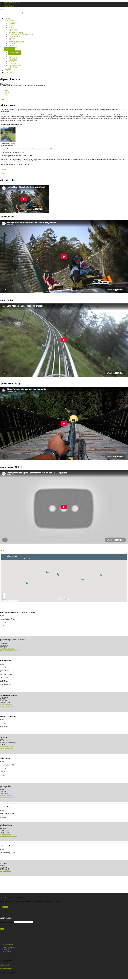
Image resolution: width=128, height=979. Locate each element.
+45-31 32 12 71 (9, 6)
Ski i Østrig (13, 67)
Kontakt (6, 4)
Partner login (6, 951)
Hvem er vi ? (9, 72)
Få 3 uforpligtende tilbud (12, 2)
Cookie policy (6, 949)
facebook (5, 907)
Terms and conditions (9, 948)
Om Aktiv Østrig (7, 944)
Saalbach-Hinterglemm (16, 42)
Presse (4, 946)
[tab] (6, 90)
